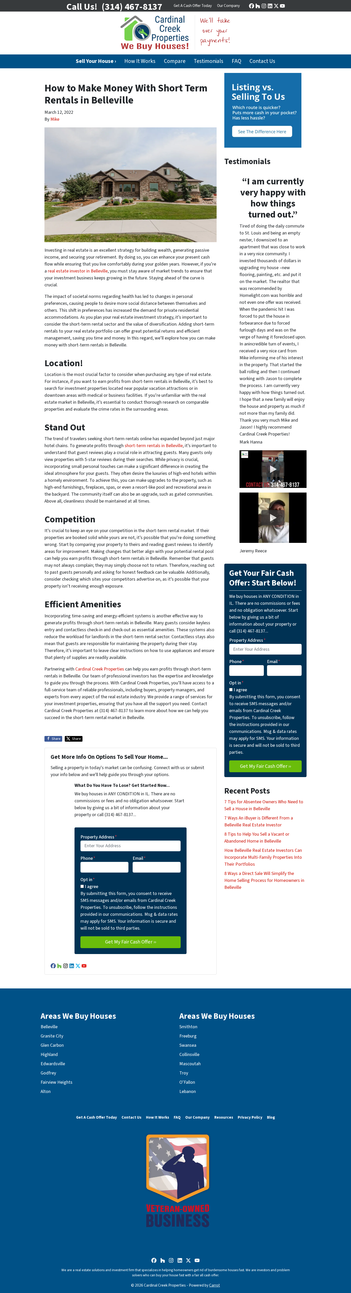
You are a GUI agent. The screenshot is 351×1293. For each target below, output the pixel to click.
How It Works (139, 61)
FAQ (236, 61)
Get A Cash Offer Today (193, 5)
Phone (87, 858)
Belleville (49, 1027)
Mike (54, 119)
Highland (49, 1054)
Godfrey (48, 1073)
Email (139, 858)
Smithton (188, 1027)
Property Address (98, 837)
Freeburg (188, 1036)
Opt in (87, 879)
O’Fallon (187, 1082)
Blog (271, 1117)
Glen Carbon (52, 1045)
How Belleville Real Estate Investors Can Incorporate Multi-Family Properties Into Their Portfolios (263, 857)
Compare (175, 61)
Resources (223, 1117)
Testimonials (208, 61)
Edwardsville (53, 1064)
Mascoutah (190, 1064)
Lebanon (187, 1091)
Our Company (228, 5)
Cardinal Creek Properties (99, 669)
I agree (91, 886)
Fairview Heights (56, 1082)
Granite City (52, 1036)
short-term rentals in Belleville (154, 445)
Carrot (214, 1285)
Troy (183, 1073)
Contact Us (262, 61)
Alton (46, 1091)
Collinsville (189, 1054)
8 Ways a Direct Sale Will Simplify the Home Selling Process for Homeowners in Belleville (264, 880)
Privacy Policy (250, 1117)
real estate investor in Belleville (78, 271)
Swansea (187, 1045)
